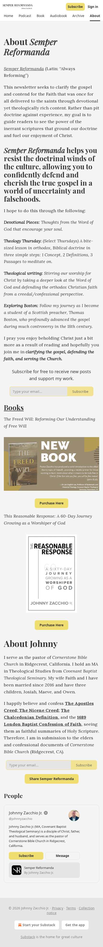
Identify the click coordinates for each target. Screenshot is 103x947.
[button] (8, 16)
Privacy (57, 908)
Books (14, 407)
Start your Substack (39, 925)
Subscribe (75, 7)
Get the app (75, 925)
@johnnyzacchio (20, 818)
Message (62, 856)
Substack (28, 937)
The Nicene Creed (38, 710)
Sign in (93, 7)
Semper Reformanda (24, 68)
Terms (71, 908)
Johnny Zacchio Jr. (25, 813)
